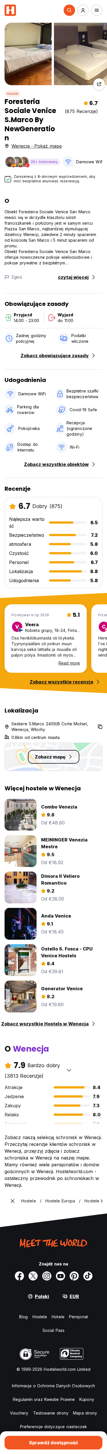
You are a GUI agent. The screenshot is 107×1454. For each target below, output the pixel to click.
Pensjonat (78, 1316)
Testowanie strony (51, 1413)
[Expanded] (12, 1201)
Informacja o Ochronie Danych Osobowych (53, 1385)
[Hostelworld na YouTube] (60, 1275)
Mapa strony (85, 1413)
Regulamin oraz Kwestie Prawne (44, 1399)
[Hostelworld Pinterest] (74, 1275)
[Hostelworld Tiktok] (87, 1275)
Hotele (58, 1316)
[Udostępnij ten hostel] (99, 84)
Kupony (86, 1399)
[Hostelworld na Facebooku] (19, 1275)
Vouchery (19, 1413)
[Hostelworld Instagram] (46, 1275)
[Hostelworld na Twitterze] (33, 1275)
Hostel (12, 93)
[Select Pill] (69, 10)
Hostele (40, 1316)
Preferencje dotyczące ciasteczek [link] (53, 1426)
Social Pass (53, 1330)
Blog (23, 1316)
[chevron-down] (69, 1070)
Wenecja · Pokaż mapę (36, 146)
